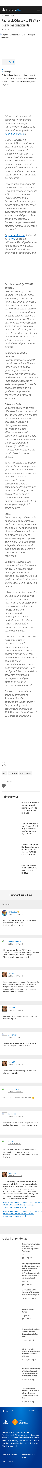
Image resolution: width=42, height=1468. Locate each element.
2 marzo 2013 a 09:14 (14, 1144)
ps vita (4, 773)
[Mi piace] (28, 1258)
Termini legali (7, 1461)
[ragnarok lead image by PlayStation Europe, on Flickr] (19, 108)
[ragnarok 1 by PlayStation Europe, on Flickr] (19, 276)
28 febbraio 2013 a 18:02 (15, 1092)
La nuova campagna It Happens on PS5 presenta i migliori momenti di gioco (30, 1292)
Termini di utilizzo (9, 1455)
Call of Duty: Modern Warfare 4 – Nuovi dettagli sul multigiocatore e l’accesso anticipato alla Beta (30, 1393)
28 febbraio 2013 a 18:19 (15, 1116)
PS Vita (12, 238)
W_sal (11, 62)
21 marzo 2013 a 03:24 (15, 1176)
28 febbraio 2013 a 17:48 (15, 1065)
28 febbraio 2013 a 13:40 (15, 944)
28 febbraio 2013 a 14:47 (15, 976)
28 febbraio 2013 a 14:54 (15, 1010)
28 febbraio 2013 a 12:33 (15, 914)
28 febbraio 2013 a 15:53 (15, 1037)
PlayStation (13, 10)
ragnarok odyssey (25, 773)
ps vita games (13, 773)
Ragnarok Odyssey (15, 133)
